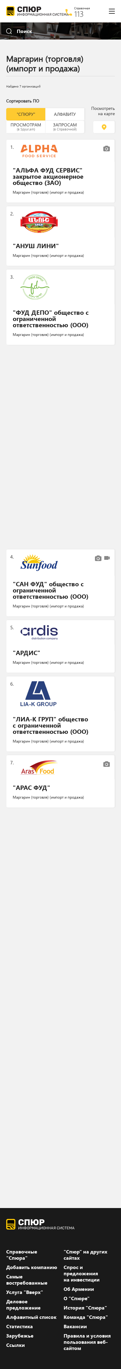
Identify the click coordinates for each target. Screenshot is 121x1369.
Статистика (19, 1326)
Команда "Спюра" (86, 1317)
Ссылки (15, 1345)
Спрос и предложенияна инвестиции (82, 1273)
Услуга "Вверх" (24, 1292)
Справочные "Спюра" (21, 1255)
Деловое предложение (23, 1304)
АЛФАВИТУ (65, 114)
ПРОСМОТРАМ (26, 126)
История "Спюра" (85, 1308)
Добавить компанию (31, 1267)
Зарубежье (20, 1336)
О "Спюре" (77, 1298)
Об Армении (79, 1289)
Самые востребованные (26, 1279)
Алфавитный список (31, 1317)
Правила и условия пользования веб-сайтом (87, 1342)
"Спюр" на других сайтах (85, 1255)
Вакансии (75, 1326)
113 (79, 14)
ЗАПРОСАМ (65, 126)
